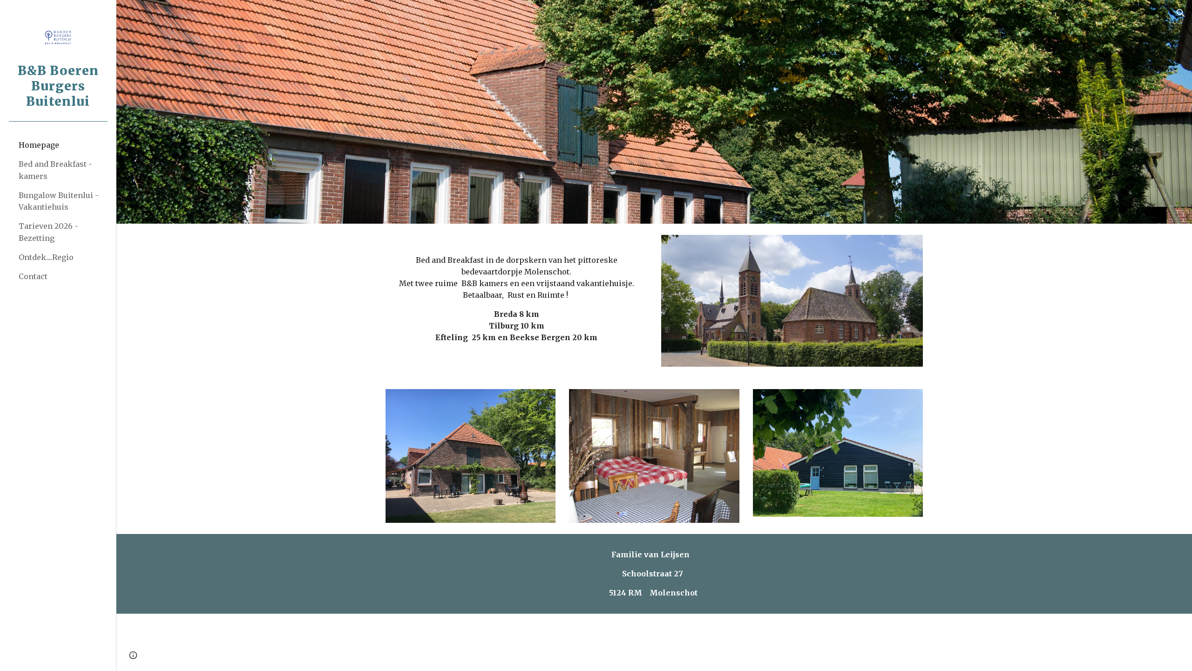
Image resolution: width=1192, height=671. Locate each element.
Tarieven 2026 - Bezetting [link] (48, 231)
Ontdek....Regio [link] (46, 257)
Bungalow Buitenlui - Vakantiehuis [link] (59, 201)
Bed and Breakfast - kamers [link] (55, 169)
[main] (516, 295)
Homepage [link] (39, 145)
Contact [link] (33, 276)
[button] (1181, 13)
